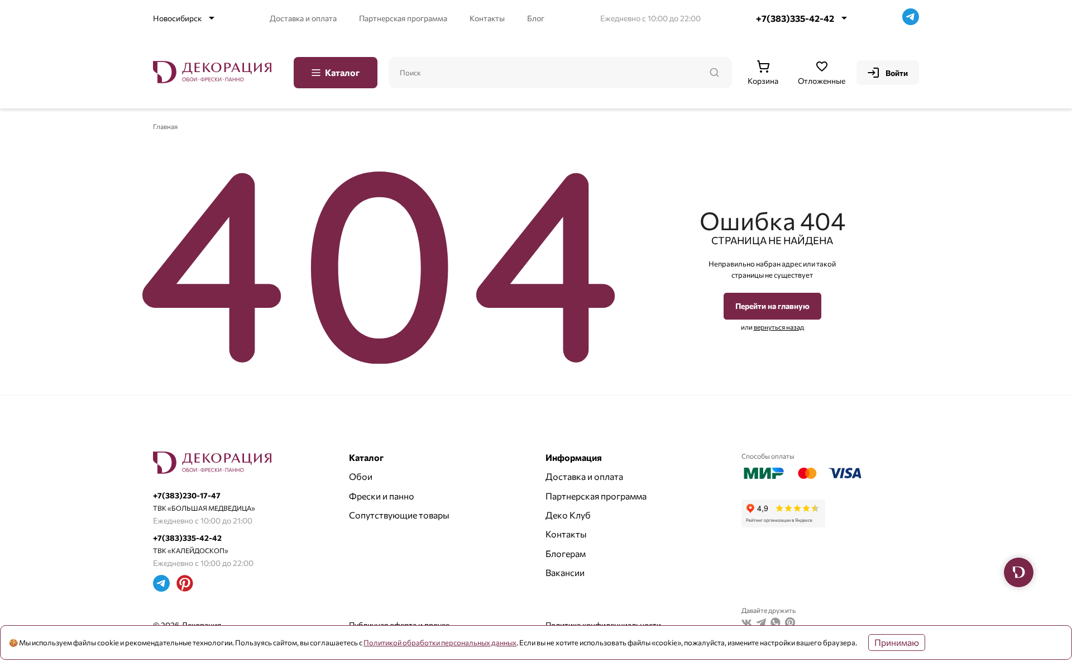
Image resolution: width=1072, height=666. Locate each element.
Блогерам (565, 553)
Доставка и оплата (303, 18)
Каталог (342, 72)
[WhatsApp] (775, 623)
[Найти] (714, 72)
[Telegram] (910, 18)
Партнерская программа (403, 18)
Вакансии (565, 572)
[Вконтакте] (746, 623)
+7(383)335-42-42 (795, 18)
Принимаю (896, 642)
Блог (535, 18)
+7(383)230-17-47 (187, 495)
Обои (360, 476)
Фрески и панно (381, 496)
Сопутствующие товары (399, 515)
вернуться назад (779, 327)
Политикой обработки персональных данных (439, 642)
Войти (897, 73)
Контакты (487, 18)
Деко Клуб (568, 515)
